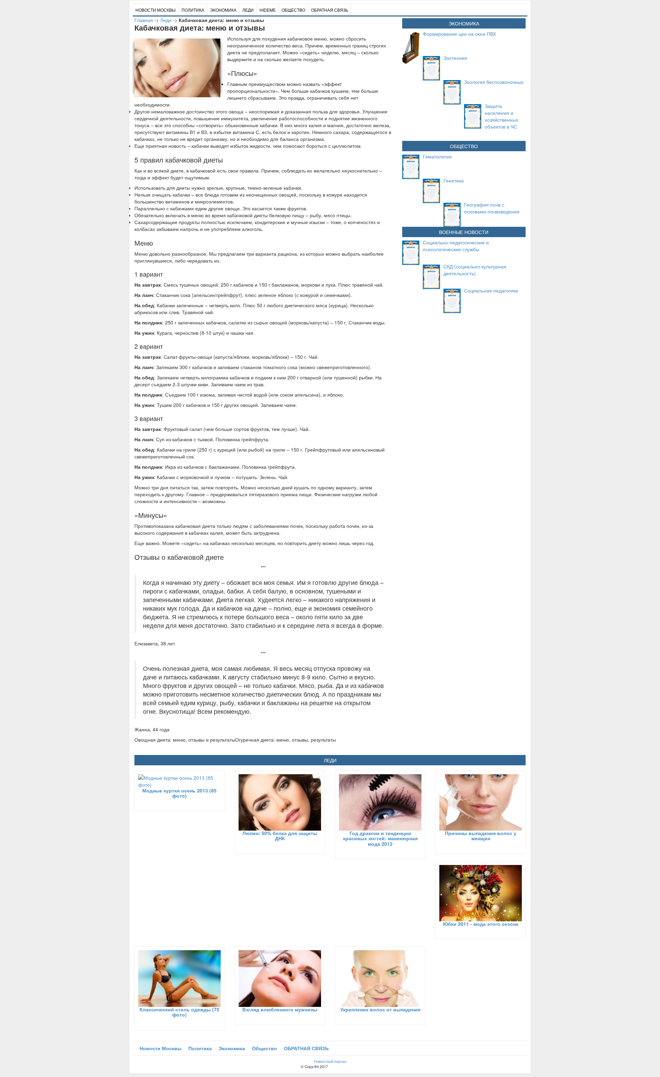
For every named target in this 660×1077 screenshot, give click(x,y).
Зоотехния (455, 57)
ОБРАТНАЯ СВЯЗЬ (329, 10)
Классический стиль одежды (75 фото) (179, 1012)
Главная (143, 19)
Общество (293, 10)
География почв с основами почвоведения (491, 208)
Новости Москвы (155, 10)
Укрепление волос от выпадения (380, 1009)
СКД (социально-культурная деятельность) (474, 270)
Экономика (223, 10)
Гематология (437, 156)
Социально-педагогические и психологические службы (456, 246)
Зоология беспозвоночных (494, 81)
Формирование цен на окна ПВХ (459, 33)
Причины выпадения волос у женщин (480, 836)
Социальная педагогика (491, 290)
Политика (193, 10)
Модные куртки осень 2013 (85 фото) (179, 793)
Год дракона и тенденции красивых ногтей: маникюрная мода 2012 (380, 838)
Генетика (453, 180)
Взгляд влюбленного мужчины (279, 1009)
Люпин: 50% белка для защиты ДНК (279, 836)
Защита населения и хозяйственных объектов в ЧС (501, 116)
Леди (248, 10)
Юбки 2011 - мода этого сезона (480, 923)
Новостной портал (330, 1061)
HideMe (268, 10)
